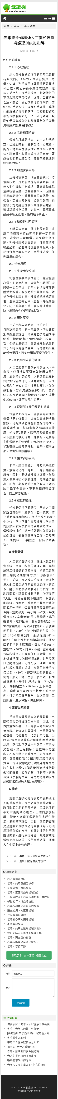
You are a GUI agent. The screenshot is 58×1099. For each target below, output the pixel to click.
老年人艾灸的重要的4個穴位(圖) (26, 1065)
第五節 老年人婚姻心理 (21, 1047)
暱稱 (8, 973)
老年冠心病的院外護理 (20, 919)
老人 (16, 26)
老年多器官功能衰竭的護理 (23, 906)
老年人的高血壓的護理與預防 (24, 928)
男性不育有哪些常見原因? (34, 856)
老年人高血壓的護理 (19, 937)
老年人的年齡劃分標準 (20, 883)
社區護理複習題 (16, 915)
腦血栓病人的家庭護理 (20, 910)
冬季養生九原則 (16, 1038)
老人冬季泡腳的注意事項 (21, 1056)
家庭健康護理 (15, 924)
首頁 (6, 26)
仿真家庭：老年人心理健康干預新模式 (27, 1024)
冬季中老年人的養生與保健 (23, 1029)
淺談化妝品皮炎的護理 (32, 861)
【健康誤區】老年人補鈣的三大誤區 (28, 897)
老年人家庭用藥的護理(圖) (22, 892)
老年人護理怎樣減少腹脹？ (23, 942)
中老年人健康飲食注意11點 (23, 1042)
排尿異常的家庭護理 (19, 888)
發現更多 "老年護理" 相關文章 (29, 955)
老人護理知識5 (16, 879)
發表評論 (21, 1002)
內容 (8, 987)
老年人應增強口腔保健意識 (23, 1051)
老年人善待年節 (16, 946)
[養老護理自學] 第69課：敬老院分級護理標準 (26, 1033)
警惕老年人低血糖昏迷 (20, 901)
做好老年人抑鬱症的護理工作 (24, 933)
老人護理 (29, 26)
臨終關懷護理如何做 (19, 1060)
